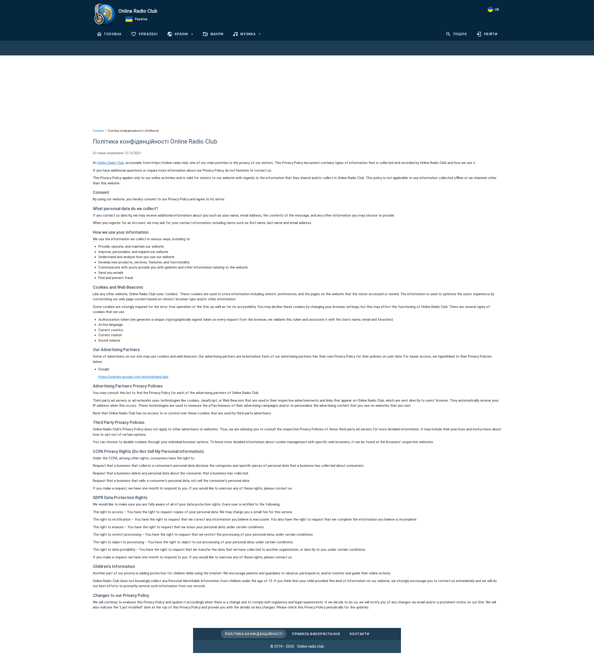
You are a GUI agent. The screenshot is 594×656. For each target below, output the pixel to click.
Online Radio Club (110, 163)
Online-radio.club (310, 646)
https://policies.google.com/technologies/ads (133, 377)
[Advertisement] (297, 91)
